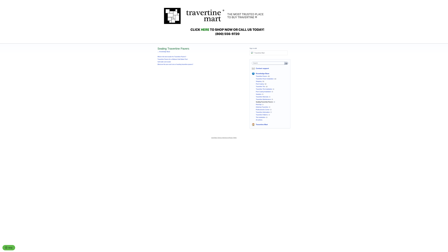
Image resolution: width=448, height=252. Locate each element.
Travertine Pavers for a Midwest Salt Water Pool (173, 59)
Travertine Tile (260, 86)
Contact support (262, 68)
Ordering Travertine (262, 107)
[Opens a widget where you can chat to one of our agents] (8, 248)
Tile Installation (260, 117)
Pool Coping (260, 84)
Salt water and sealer (164, 62)
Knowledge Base (262, 73)
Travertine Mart (262, 124)
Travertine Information (263, 112)
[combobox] (268, 63)
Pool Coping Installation (263, 92)
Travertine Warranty (262, 97)
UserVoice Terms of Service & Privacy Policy (224, 137)
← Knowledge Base (164, 51)
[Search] (286, 63)
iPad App (259, 104)
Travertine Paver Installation (265, 79)
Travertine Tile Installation (264, 89)
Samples (258, 94)
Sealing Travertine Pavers (264, 102)
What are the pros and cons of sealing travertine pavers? (175, 64)
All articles (259, 120)
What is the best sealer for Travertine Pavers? (172, 57)
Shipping (259, 81)
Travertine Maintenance (263, 99)
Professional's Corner (263, 109)
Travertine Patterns (262, 115)
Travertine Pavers (261, 76)
